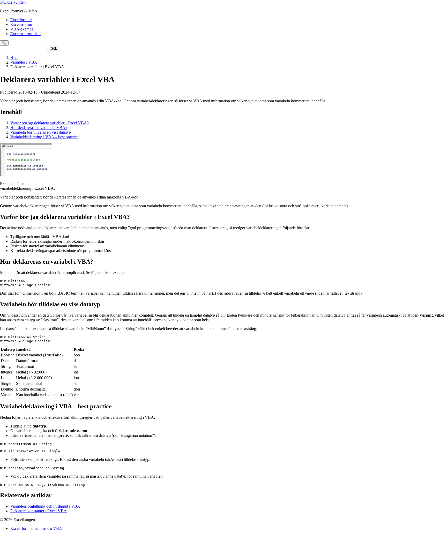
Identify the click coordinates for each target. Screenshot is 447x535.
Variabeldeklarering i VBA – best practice (44, 137)
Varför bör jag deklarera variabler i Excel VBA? (49, 123)
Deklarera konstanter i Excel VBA (38, 511)
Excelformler (21, 20)
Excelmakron (21, 24)
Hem (14, 57)
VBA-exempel (22, 29)
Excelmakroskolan (25, 34)
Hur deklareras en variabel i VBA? (38, 127)
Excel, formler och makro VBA (36, 528)
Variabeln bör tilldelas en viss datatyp (40, 132)
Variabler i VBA (23, 62)
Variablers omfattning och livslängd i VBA (45, 506)
